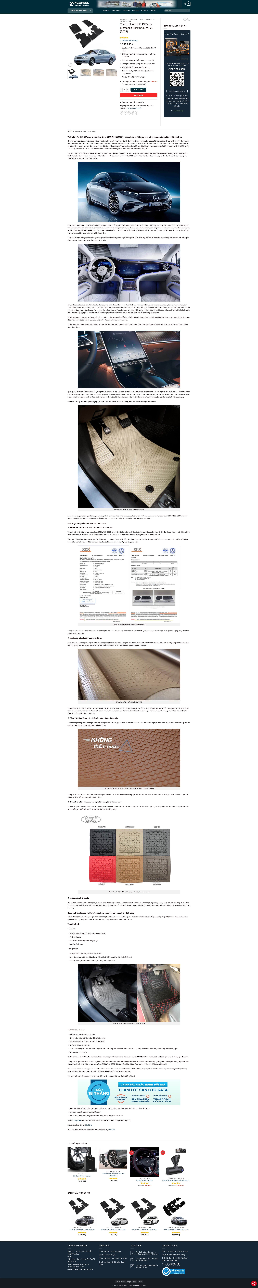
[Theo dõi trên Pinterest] (174, 1264)
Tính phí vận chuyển (134, 108)
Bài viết (143, 10)
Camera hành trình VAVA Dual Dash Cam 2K (175, 1180)
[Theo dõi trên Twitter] (171, 1264)
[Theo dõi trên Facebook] (163, 1264)
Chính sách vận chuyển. (107, 1255)
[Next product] (185, 19)
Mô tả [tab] (70, 131)
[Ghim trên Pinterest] (132, 113)
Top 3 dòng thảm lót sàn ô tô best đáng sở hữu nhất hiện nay (147, 1253)
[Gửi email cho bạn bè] (129, 113)
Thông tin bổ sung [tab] (79, 131)
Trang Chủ (106, 10)
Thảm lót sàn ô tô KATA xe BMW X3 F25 (176, 1230)
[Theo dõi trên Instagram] (167, 1264)
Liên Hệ (153, 10)
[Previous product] (188, 19)
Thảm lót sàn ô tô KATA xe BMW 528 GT (82, 1230)
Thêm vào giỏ (138, 90)
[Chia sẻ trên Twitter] (125, 113)
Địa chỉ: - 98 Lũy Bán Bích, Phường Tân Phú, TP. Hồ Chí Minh (81, 1259)
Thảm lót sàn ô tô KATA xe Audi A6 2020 (113, 1230)
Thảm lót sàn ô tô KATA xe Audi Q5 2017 (144, 1230)
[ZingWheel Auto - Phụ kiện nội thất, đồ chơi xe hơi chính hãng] (80, 3)
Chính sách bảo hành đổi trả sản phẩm (113, 1258)
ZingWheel (77, 1120)
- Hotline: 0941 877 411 (76, 1267)
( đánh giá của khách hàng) (129, 41)
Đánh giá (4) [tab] (92, 131)
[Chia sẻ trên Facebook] (121, 113)
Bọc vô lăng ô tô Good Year (144, 1180)
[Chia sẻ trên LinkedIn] (136, 113)
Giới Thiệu (116, 10)
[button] (187, 4)
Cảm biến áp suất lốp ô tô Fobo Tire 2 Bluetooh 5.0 (113, 1174)
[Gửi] (188, 10)
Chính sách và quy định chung (110, 1251)
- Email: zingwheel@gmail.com (78, 1264)
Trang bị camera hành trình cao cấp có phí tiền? (147, 1259)
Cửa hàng (126, 10)
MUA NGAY (138, 95)
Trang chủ (124, 19)
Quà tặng (135, 10)
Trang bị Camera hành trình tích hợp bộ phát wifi (147, 1266)
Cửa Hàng (133, 19)
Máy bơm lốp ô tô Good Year (82, 1176)
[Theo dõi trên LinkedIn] (178, 1264)
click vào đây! (179, 111)
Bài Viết (112, 1130)
